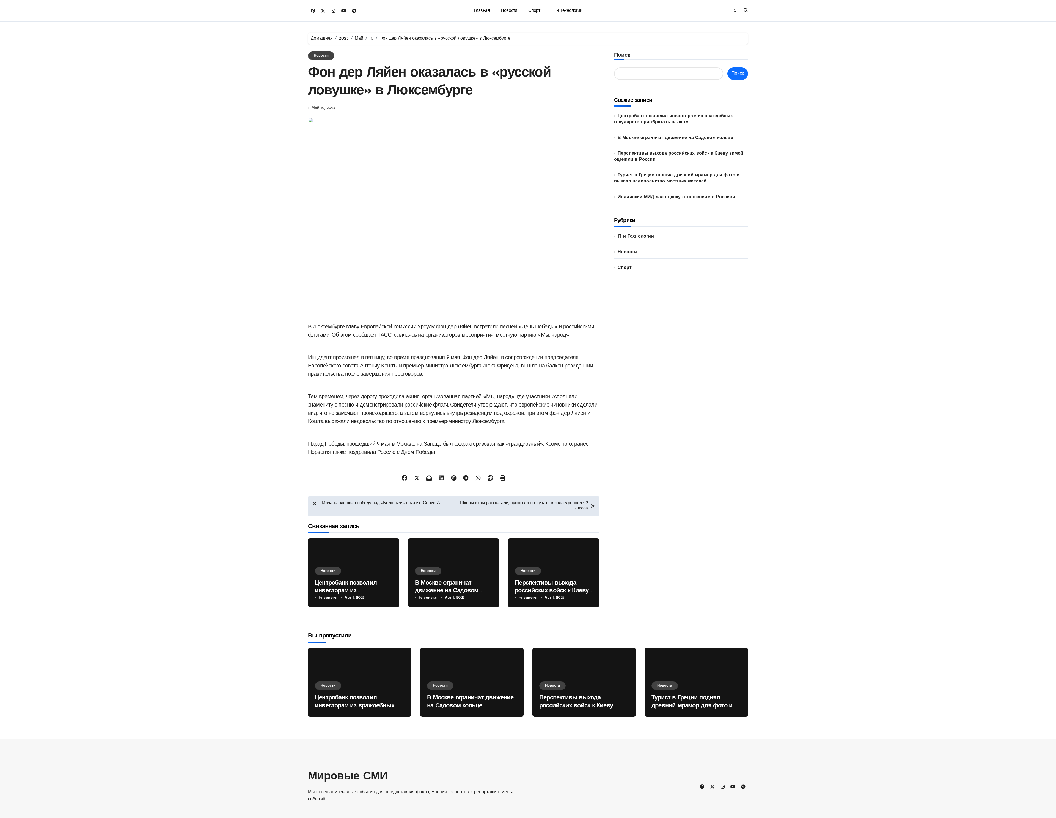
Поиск (622, 55)
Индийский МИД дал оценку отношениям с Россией (676, 197)
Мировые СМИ (348, 776)
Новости (509, 11)
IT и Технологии (566, 11)
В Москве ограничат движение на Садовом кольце (447, 591)
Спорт (534, 11)
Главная (482, 11)
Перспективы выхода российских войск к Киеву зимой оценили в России (551, 591)
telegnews (327, 598)
